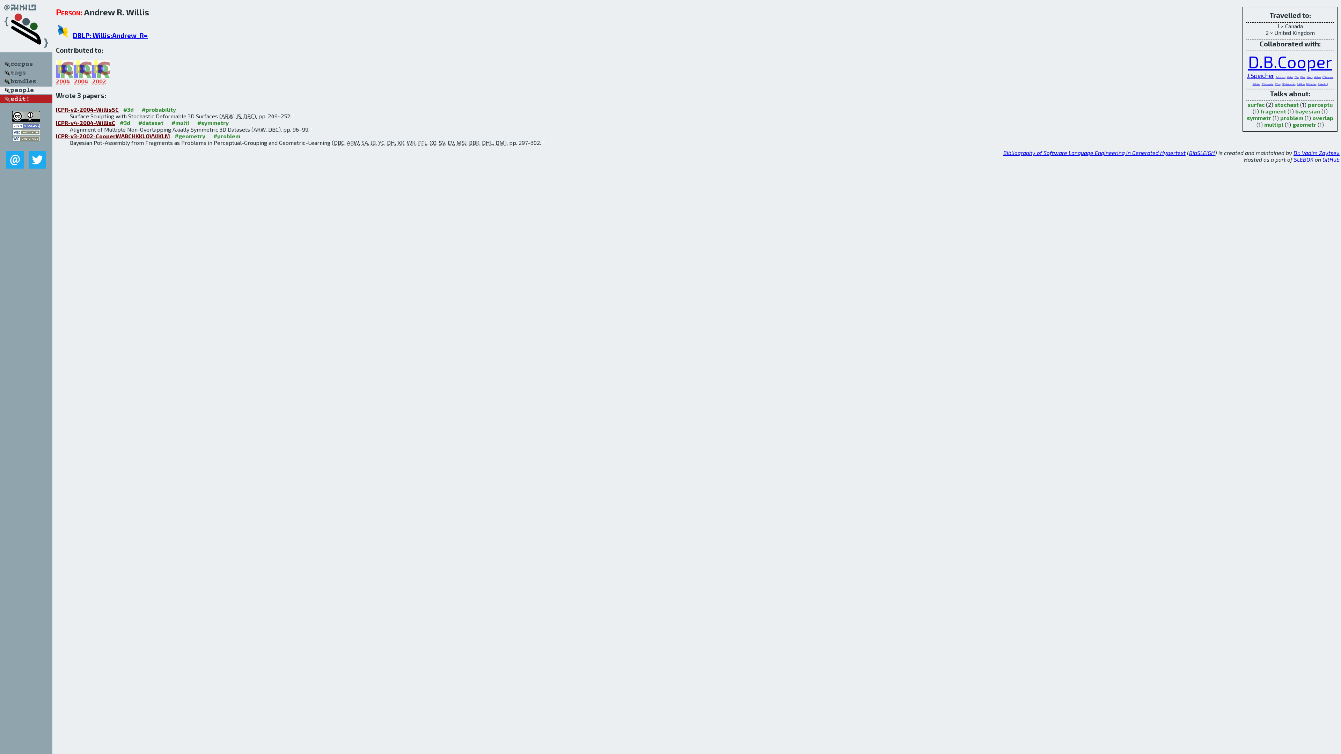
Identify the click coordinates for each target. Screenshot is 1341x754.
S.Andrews (1280, 77)
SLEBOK (1303, 159)
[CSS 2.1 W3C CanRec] (26, 146)
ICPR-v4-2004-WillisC (85, 122)
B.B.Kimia (1301, 84)
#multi (180, 122)
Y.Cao (1297, 77)
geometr (1304, 124)
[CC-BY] (26, 119)
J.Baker (1290, 77)
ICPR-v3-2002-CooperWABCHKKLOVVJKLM (113, 136)
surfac (1256, 104)
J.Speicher (1260, 75)
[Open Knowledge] (26, 126)
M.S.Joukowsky (1289, 84)
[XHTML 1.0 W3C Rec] (26, 133)
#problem (226, 136)
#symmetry (213, 122)
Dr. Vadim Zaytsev (1317, 152)
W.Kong (1317, 77)
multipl (1273, 124)
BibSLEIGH (1202, 152)
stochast (1287, 104)
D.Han (1302, 77)
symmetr (1259, 117)
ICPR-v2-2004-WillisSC (87, 109)
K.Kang (1310, 77)
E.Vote (1278, 84)
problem (1291, 117)
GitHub (1331, 159)
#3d (128, 109)
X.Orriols (1256, 84)
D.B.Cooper (1290, 61)
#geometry (190, 136)
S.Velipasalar (1268, 84)
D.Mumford (1323, 84)
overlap (1322, 117)
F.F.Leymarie (1327, 77)
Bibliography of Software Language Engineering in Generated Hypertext (1094, 152)
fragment (1273, 111)
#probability (159, 109)
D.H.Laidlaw (1311, 84)
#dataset (150, 122)
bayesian (1307, 111)
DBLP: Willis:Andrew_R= (110, 35)
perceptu (1320, 104)
